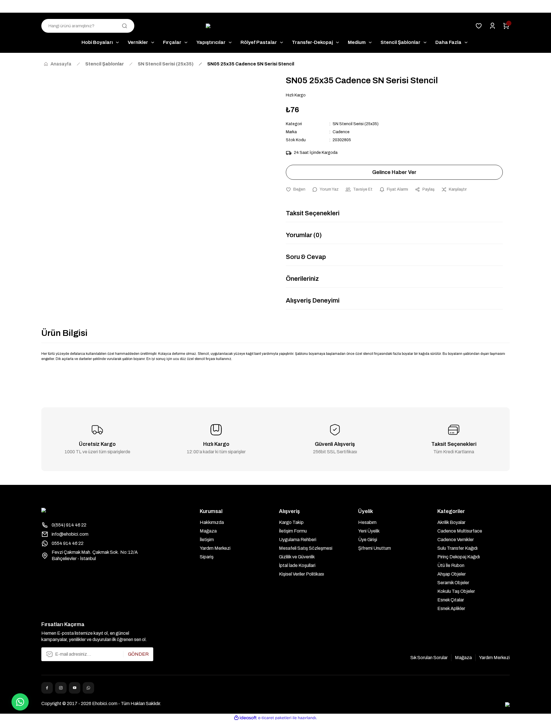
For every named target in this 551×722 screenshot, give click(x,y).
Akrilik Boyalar (451, 522)
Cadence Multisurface (459, 531)
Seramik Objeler (453, 582)
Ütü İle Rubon (450, 565)
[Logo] (276, 26)
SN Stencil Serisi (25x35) (356, 124)
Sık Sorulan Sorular (429, 657)
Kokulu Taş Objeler (456, 591)
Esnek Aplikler (451, 608)
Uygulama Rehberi (297, 539)
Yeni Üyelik (369, 531)
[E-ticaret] (275, 718)
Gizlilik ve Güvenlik (297, 556)
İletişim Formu (293, 531)
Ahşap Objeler (451, 574)
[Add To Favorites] (295, 189)
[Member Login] (492, 25)
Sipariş (207, 556)
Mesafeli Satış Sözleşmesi (305, 548)
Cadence (341, 132)
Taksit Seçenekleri (312, 213)
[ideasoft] (245, 718)
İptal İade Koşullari (297, 565)
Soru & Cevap (306, 256)
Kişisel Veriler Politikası (301, 574)
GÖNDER (138, 654)
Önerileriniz (302, 278)
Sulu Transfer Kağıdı (457, 548)
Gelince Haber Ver (394, 172)
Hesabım (367, 522)
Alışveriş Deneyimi (312, 300)
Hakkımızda (212, 522)
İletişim (207, 539)
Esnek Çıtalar (450, 599)
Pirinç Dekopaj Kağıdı (458, 556)
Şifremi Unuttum (374, 548)
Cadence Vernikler (455, 539)
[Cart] (506, 25)
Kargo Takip (291, 522)
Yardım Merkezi (215, 548)
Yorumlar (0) (304, 235)
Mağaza (208, 531)
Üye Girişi (367, 539)
